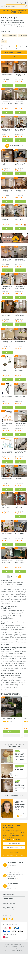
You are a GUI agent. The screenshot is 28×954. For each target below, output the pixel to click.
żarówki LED (19, 665)
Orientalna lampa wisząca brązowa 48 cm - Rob (20, 397)
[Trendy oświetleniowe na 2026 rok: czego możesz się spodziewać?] (7, 785)
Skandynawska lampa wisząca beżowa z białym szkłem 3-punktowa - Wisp (19, 369)
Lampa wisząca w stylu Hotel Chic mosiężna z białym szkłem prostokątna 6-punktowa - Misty (20, 287)
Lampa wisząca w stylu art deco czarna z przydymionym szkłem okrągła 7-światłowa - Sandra (7, 218)
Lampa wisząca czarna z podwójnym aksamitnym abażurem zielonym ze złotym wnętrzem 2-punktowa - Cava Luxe (7, 369)
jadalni (24, 589)
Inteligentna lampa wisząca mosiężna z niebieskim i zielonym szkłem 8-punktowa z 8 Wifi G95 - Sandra (7, 452)
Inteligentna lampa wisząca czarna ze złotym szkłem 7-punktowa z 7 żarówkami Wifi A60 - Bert (20, 534)
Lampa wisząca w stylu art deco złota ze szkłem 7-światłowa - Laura (7, 342)
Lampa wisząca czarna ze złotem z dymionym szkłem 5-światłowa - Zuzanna (20, 479)
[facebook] (15, 816)
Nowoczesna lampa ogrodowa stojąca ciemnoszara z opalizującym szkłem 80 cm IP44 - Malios (11, 719)
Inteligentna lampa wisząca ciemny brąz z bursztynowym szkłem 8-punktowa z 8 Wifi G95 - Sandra (7, 424)
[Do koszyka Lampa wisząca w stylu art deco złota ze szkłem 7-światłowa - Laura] (7, 352)
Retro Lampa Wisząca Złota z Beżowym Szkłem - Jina (7, 506)
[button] (14, 11)
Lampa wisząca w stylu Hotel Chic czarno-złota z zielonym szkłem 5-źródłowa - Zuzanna (20, 561)
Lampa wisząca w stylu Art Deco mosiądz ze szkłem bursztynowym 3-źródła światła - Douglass (7, 191)
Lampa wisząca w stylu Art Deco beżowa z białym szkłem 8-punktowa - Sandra (7, 130)
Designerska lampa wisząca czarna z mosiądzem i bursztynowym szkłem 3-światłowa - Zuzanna (20, 163)
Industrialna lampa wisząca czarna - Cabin (7, 75)
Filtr (14, 56)
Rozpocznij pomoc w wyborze (13, 52)
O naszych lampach (9, 903)
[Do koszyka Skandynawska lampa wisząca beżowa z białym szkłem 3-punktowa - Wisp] (20, 379)
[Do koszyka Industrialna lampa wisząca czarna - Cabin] (7, 85)
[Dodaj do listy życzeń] (10, 63)
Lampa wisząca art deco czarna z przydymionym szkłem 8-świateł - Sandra (7, 287)
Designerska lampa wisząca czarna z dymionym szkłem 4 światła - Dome (7, 561)
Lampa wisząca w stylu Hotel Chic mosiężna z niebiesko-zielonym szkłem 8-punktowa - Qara (20, 102)
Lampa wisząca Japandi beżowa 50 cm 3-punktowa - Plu (7, 102)
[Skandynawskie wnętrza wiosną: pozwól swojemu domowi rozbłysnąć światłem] (7, 756)
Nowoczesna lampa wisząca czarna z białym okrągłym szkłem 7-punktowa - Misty (20, 452)
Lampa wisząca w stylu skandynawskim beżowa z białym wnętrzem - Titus (7, 163)
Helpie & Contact (8, 898)
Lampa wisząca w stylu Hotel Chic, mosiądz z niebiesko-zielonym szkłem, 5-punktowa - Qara (20, 314)
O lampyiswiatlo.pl (8, 894)
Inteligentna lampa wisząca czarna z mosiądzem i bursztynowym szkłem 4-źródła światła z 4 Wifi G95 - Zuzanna (7, 534)
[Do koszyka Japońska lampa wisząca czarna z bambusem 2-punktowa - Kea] (7, 270)
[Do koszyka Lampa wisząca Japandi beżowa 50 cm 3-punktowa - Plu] (7, 112)
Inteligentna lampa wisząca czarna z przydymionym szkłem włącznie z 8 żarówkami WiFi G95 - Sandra (20, 218)
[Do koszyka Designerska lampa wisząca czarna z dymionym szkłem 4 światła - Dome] (7, 571)
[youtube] (12, 919)
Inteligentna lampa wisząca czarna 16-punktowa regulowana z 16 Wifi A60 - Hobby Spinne (20, 130)
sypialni (5, 591)
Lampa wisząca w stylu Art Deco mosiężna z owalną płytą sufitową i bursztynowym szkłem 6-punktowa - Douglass (20, 75)
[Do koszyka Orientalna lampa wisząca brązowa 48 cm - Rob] (20, 407)
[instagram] (18, 816)
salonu (20, 589)
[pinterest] (21, 816)
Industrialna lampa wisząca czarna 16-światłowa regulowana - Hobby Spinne (7, 479)
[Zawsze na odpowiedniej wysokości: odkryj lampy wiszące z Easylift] (7, 771)
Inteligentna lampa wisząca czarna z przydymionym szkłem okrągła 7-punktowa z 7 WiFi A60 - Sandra (7, 397)
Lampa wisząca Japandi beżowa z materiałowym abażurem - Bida (20, 260)
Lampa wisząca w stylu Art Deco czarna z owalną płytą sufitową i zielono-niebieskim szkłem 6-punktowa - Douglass (20, 506)
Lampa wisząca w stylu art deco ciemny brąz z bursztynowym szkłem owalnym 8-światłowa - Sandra (20, 191)
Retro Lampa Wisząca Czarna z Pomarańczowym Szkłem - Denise (7, 314)
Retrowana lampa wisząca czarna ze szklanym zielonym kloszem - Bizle (20, 342)
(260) (10, 721)
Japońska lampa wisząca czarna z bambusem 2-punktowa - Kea (6, 260)
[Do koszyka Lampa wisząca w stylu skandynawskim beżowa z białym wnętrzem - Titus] (7, 173)
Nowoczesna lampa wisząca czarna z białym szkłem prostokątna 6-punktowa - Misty (20, 424)
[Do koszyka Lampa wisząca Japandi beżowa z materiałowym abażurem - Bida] (20, 270)
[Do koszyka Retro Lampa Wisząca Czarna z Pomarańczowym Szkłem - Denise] (7, 324)
